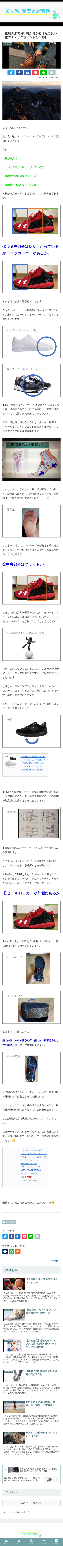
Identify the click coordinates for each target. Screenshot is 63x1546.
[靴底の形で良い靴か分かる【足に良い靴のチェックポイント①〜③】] (27, 72)
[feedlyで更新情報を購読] (11, 1251)
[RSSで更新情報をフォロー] (17, 1251)
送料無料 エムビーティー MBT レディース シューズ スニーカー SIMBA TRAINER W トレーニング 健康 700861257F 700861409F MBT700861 (33, 763)
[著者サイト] (5, 1251)
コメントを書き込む (31, 1502)
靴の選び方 (10, 1222)
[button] (56, 984)
